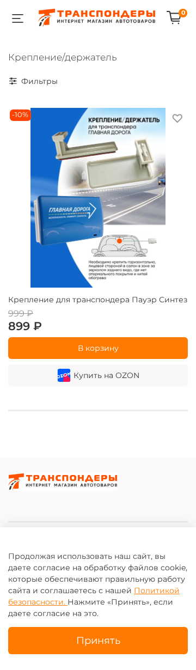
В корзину (98, 348)
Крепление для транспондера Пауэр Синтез (97, 299)
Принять (98, 640)
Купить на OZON (106, 375)
